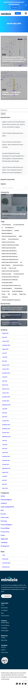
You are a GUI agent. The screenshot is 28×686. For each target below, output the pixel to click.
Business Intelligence (7, 233)
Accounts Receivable (18, 224)
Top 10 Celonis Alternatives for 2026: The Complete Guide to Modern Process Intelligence (12, 169)
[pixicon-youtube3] (25, 684)
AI (2, 227)
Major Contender (6, 265)
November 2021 (6, 460)
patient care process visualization (10, 271)
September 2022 (6, 436)
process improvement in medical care (11, 285)
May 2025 (4, 361)
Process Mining (18, 288)
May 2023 (4, 412)
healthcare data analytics (8, 242)
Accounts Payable (6, 224)
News (2, 510)
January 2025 (5, 369)
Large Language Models (7, 507)
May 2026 (4, 337)
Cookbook (4, 503)
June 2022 (4, 444)
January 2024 (5, 393)
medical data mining (18, 265)
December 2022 (6, 424)
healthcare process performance (10, 259)
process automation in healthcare (10, 276)
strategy (14, 294)
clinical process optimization (9, 236)
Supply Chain (22, 294)
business (17, 230)
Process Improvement (7, 282)
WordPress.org (5, 567)
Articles (3, 496)
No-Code (4, 268)
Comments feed (6, 563)
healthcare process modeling (9, 253)
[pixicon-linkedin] (16, 684)
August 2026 (5, 333)
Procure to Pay (5, 532)
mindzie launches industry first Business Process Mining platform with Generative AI (14, 59)
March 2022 (5, 452)
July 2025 (4, 353)
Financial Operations (13, 239)
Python (3, 294)
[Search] (25, 188)
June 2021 (4, 476)
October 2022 (5, 432)
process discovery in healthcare (10, 279)
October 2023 (5, 401)
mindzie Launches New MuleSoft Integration (11, 93)
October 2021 (5, 464)
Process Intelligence (7, 288)
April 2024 (4, 381)
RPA (9, 294)
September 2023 (6, 404)
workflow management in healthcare (11, 300)
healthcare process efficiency (9, 250)
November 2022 (6, 428)
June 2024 (4, 377)
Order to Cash (5, 517)
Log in (3, 555)
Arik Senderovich (9, 227)
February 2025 (5, 365)
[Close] (26, 5)
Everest (4, 239)
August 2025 (5, 349)
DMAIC (20, 236)
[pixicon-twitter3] (22, 684)
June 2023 (4, 408)
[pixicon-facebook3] (19, 684)
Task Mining (5, 297)
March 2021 (5, 488)
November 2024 (6, 373)
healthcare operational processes (10, 245)
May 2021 (4, 480)
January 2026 (5, 341)
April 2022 (4, 448)
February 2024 (5, 389)
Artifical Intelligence (7, 230)
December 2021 (6, 456)
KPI (21, 262)
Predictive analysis (6, 274)
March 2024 (5, 385)
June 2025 (4, 357)
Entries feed (5, 559)
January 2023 (5, 420)
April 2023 (4, 416)
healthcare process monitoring (9, 256)
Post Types (4, 521)
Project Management (17, 291)
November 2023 (6, 396)
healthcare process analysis (9, 247)
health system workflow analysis (10, 262)
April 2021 (4, 484)
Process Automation (19, 274)
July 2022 (4, 440)
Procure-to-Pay (6, 291)
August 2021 (5, 472)
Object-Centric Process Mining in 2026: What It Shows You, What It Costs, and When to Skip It (13, 124)
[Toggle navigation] (25, 13)
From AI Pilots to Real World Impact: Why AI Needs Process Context (12, 144)
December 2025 (6, 345)
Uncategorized (5, 546)
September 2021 (6, 468)
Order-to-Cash (12, 268)
